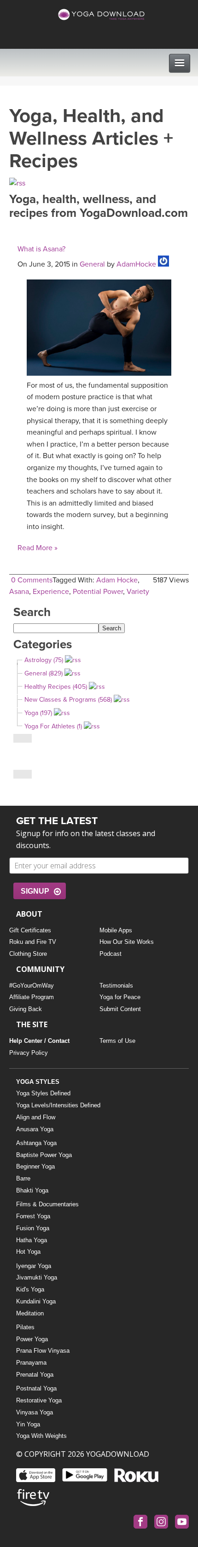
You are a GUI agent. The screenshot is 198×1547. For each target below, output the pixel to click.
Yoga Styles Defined (43, 1093)
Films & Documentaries (47, 1204)
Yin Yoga (28, 1424)
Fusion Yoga (32, 1228)
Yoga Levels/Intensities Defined (58, 1105)
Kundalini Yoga (36, 1301)
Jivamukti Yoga (36, 1277)
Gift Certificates (30, 930)
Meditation (30, 1313)
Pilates (25, 1327)
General (92, 264)
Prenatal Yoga (34, 1374)
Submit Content (120, 1009)
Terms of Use (117, 1040)
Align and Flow (35, 1117)
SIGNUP (35, 891)
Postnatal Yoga (36, 1388)
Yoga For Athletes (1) (53, 726)
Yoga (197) (38, 713)
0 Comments (31, 580)
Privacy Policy (28, 1052)
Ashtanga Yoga (36, 1143)
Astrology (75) (43, 660)
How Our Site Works (126, 941)
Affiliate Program (31, 997)
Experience (51, 591)
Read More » (37, 547)
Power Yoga (32, 1339)
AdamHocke (136, 264)
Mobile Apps (115, 930)
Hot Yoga (28, 1251)
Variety (138, 591)
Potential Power (98, 591)
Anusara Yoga (34, 1129)
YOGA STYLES (37, 1081)
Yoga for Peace (119, 997)
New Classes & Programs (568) (68, 700)
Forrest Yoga (33, 1216)
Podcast (110, 953)
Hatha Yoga (31, 1240)
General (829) (43, 673)
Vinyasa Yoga (34, 1412)
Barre (23, 1178)
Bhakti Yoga (32, 1190)
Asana (19, 591)
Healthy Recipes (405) (55, 687)
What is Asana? (41, 249)
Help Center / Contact (39, 1040)
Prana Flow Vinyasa (43, 1350)
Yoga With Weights (41, 1435)
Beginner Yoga (35, 1166)
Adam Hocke (117, 580)
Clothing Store (28, 953)
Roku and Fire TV (32, 941)
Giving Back (25, 1009)
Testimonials (116, 985)
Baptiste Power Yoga (44, 1155)
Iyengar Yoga (33, 1265)
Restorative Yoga (39, 1400)
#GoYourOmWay (31, 985)
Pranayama (31, 1362)
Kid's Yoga (30, 1289)
